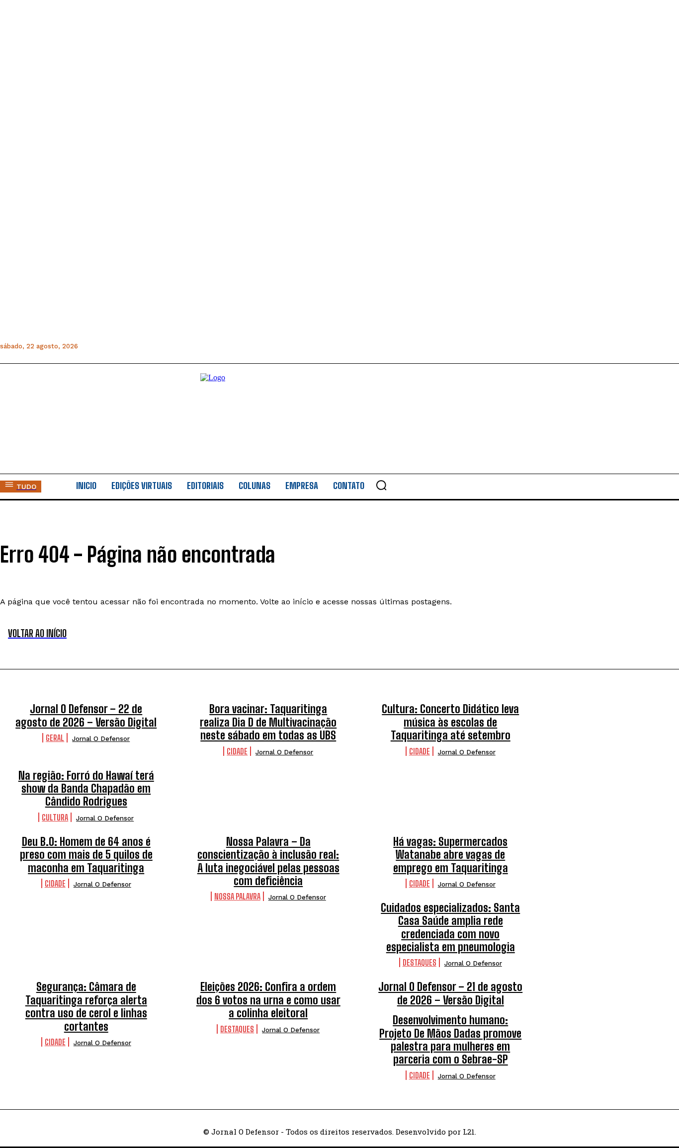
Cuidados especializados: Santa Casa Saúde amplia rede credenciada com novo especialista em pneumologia (450, 927)
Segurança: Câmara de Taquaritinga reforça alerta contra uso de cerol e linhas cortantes (86, 1006)
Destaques (419, 962)
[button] (381, 485)
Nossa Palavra (237, 896)
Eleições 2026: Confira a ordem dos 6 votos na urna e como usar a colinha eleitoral (268, 1000)
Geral (55, 737)
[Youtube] (176, 346)
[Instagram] (109, 346)
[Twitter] (154, 346)
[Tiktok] (198, 346)
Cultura (55, 817)
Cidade (237, 751)
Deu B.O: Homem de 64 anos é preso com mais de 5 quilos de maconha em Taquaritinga (86, 855)
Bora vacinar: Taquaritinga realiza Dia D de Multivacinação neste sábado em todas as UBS (268, 722)
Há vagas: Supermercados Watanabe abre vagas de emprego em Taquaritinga (450, 855)
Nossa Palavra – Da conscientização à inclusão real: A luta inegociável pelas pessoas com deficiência (268, 861)
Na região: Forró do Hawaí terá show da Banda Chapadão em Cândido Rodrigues (86, 789)
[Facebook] (86, 346)
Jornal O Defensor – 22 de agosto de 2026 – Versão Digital (86, 715)
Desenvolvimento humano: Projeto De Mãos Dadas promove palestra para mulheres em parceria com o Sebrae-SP (450, 1039)
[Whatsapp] (131, 346)
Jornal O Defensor (101, 738)
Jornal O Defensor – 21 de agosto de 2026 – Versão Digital (450, 993)
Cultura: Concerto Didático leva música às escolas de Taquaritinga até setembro (450, 722)
